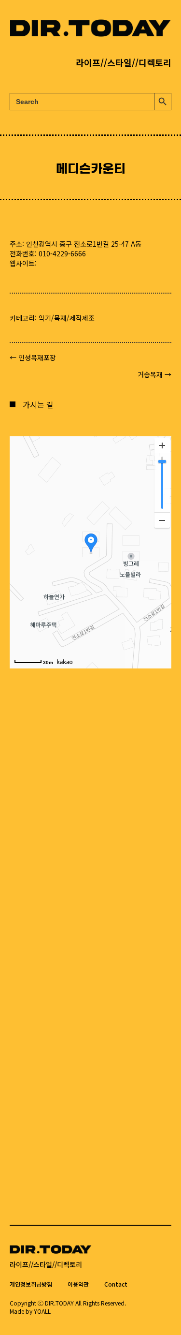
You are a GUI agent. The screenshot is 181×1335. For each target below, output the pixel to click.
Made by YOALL (30, 1311)
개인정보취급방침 (31, 1284)
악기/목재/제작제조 (67, 318)
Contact (115, 1284)
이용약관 (78, 1284)
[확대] (162, 445)
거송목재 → (154, 374)
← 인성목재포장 (33, 357)
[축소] (162, 520)
